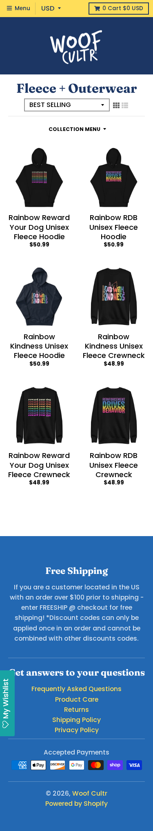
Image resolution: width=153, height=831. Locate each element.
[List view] (125, 105)
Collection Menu (74, 129)
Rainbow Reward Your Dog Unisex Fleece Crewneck (39, 465)
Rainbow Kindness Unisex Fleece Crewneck (114, 346)
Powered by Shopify (76, 803)
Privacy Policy (77, 730)
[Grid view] (116, 105)
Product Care (76, 699)
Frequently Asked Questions (76, 689)
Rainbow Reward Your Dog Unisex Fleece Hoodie (39, 227)
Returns (76, 709)
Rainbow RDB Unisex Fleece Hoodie (113, 227)
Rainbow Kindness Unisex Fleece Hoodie (39, 346)
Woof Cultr (89, 793)
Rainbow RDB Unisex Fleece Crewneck (113, 465)
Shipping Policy (76, 719)
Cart (122, 8)
